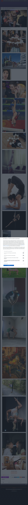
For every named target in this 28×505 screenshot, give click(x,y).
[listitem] (14, 251)
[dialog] (14, 252)
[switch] (23, 252)
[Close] (26, 238)
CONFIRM (8, 265)
